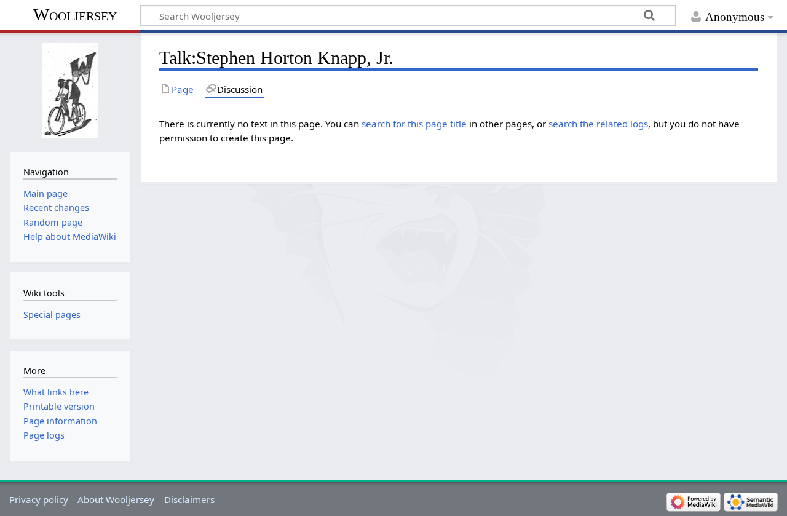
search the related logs (598, 123)
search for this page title (414, 123)
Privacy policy (38, 499)
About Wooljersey (115, 499)
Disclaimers (189, 499)
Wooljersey (75, 14)
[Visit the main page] (69, 90)
